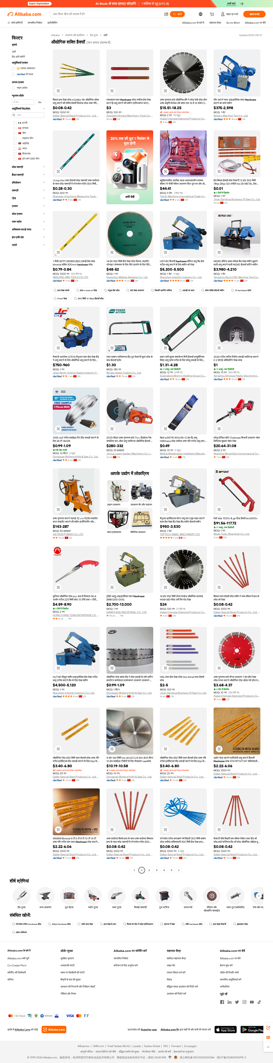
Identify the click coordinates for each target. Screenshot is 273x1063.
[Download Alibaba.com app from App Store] (225, 1029)
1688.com (98, 1046)
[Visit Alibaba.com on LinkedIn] (229, 1002)
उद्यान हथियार (21, 932)
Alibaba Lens (22, 1029)
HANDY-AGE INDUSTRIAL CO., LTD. (126, 612)
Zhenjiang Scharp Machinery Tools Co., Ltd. (129, 115)
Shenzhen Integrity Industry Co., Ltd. (181, 277)
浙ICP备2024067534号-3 (231, 1057)
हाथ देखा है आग (110, 924)
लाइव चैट (171, 965)
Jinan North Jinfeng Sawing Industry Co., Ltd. (76, 372)
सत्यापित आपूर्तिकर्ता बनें (230, 979)
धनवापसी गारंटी (67, 965)
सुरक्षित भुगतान (67, 958)
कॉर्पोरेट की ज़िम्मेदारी (16, 972)
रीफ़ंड (169, 979)
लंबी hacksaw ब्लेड (194, 924)
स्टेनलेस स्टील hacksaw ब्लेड (28, 924)
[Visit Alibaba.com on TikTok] (259, 1002)
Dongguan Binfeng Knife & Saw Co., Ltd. (75, 456)
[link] (268, 1028)
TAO (165, 1046)
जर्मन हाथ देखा (87, 924)
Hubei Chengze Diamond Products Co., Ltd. (183, 118)
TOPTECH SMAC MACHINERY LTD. (180, 534)
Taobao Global (152, 1046)
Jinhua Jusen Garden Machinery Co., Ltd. (129, 453)
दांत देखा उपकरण (137, 290)
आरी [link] (105, 35)
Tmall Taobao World (118, 1046)
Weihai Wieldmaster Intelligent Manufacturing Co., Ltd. (183, 453)
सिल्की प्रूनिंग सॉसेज (163, 290)
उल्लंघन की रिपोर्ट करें (176, 993)
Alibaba (55, 35)
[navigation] (28, 453)
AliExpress (84, 1046)
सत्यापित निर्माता (121, 958)
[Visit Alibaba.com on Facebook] (222, 1002)
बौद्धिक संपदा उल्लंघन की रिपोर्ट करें (182, 986)
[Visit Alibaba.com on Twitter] (237, 1002)
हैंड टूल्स (94, 35)
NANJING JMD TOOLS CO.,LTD (70, 277)
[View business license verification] (170, 1057)
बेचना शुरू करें (226, 965)
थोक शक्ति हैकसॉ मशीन (214, 290)
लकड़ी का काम (188, 290)
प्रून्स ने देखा (169, 924)
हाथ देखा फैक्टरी (219, 924)
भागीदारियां (224, 986)
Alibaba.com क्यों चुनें (18, 958)
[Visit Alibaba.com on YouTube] (252, 1002)
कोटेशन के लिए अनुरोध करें (126, 965)
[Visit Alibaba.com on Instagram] (244, 1002)
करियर (10, 979)
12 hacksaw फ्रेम (243, 290)
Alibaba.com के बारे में (18, 950)
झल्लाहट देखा (242, 924)
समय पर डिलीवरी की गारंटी (72, 972)
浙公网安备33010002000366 (197, 1057)
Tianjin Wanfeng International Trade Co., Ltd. (183, 196)
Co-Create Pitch (16, 965)
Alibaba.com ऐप (170, 1029)
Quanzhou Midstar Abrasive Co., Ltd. (127, 277)
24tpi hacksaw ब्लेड (61, 924)
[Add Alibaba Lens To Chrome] (54, 1029)
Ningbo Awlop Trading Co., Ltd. (123, 372)
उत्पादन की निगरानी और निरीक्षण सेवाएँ (78, 986)
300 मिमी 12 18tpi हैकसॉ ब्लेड (90, 298)
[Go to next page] (179, 870)
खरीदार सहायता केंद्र (176, 958)
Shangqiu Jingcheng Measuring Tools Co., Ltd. (76, 196)
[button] (166, 14)
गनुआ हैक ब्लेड (113, 290)
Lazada (137, 1046)
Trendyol (176, 1046)
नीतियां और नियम (68, 993)
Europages (190, 1046)
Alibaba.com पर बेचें (230, 958)
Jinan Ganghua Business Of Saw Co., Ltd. (237, 199)
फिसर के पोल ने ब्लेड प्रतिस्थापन (140, 924)
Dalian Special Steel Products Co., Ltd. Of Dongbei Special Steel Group (76, 115)
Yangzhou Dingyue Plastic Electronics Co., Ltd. (237, 375)
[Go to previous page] (134, 870)
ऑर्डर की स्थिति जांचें (229, 972)
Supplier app (149, 1029)
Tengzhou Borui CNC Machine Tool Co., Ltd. (237, 277)
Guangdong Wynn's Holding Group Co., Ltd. (183, 375)
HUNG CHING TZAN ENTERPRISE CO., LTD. (76, 615)
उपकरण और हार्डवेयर (74, 35)
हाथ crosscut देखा (88, 290)
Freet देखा (62, 298)
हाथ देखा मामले (63, 290)
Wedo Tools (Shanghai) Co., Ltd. (232, 533)
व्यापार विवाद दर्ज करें (176, 972)
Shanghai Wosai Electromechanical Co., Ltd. (237, 453)
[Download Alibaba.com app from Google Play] (253, 1029)
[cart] (212, 14)
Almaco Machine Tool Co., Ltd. (231, 115)
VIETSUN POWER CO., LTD (68, 534)
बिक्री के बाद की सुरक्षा (71, 979)
